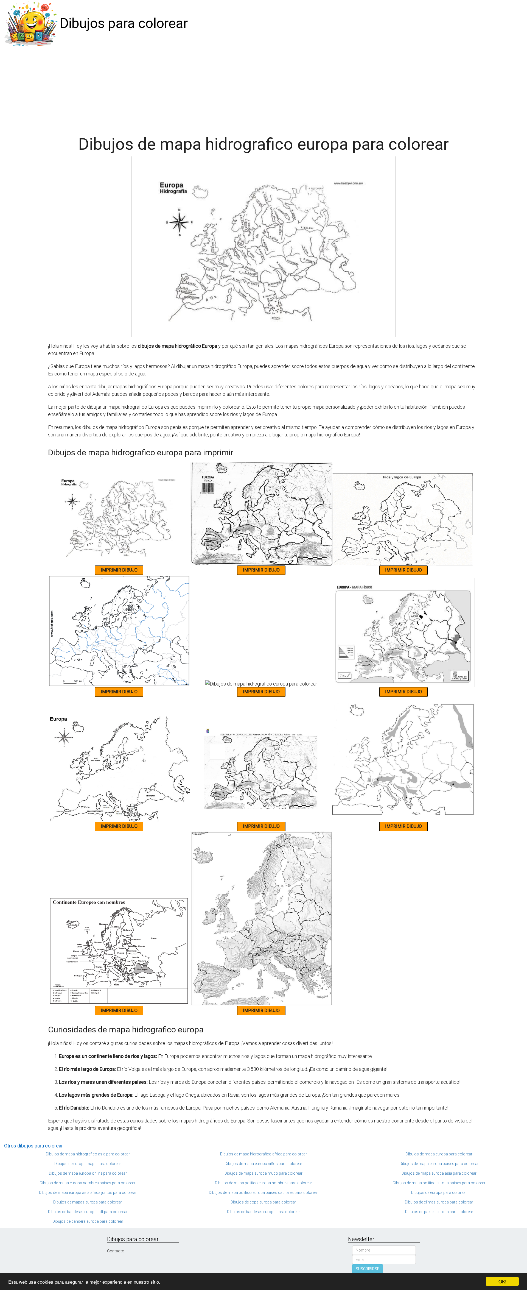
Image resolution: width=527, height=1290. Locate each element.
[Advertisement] (263, 88)
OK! (502, 1281)
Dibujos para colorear (124, 23)
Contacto (115, 1251)
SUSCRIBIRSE (367, 1269)
